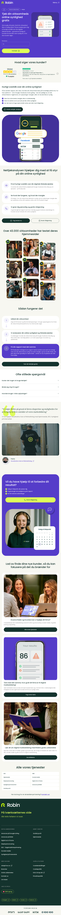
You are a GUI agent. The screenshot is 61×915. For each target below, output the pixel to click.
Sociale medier (6, 851)
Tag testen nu (17, 221)
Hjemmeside (37, 837)
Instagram (4, 900)
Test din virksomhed (14, 9)
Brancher (4, 869)
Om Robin (4, 880)
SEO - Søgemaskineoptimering (11, 847)
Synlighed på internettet (9, 854)
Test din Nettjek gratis (30, 364)
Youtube (23, 900)
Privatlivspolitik (38, 876)
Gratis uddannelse (7, 873)
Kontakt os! (45, 794)
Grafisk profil (37, 833)
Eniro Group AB (37, 873)
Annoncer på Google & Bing (10, 833)
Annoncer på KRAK (7, 837)
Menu (55, 2)
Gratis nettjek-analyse (13, 109)
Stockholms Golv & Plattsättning (21, 461)
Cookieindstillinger (39, 866)
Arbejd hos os (5, 866)
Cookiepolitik (37, 869)
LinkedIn (14, 900)
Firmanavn (4, 41)
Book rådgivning (46, 221)
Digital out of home (7, 840)
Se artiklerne (31, 757)
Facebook (31, 900)
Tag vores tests (30, 695)
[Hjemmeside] (4, 9)
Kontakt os (4, 876)
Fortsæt (14, 51)
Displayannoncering (7, 844)
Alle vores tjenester (30, 629)
